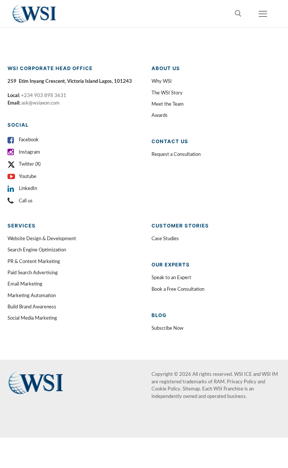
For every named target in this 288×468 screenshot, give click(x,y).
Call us (26, 201)
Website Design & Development (42, 238)
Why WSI (162, 81)
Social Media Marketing (32, 318)
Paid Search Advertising (33, 273)
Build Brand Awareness (32, 307)
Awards (160, 115)
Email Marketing (25, 284)
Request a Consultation (176, 154)
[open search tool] (238, 13)
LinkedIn (28, 188)
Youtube (27, 176)
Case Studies (165, 238)
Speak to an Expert (171, 277)
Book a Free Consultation (178, 289)
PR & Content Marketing (34, 261)
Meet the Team (168, 104)
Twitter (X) (29, 164)
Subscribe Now (167, 328)
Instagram (29, 152)
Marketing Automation (32, 295)
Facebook (29, 140)
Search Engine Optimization (37, 250)
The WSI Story (167, 93)
